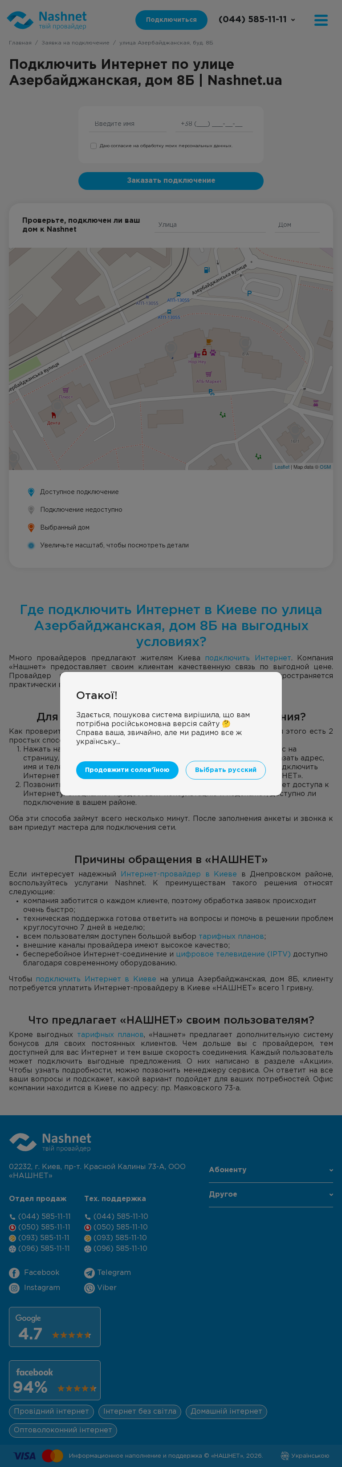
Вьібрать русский (225, 770)
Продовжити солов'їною (127, 770)
